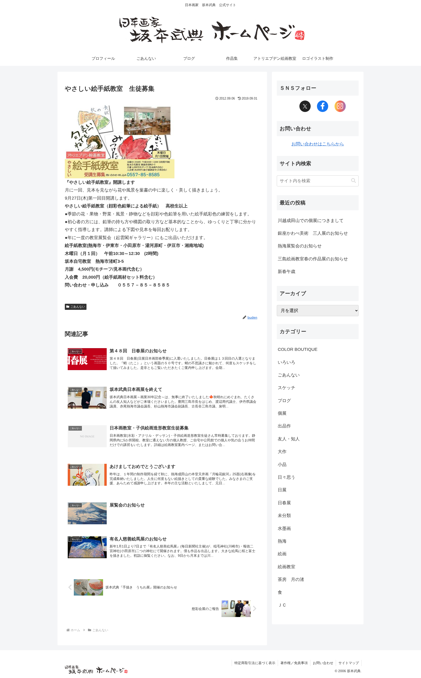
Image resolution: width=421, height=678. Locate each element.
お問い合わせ (323, 663)
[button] (353, 180)
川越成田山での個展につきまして (311, 220)
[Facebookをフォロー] (322, 106)
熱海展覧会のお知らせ (300, 245)
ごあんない (77, 306)
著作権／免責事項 (294, 663)
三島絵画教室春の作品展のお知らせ (313, 258)
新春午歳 (286, 271)
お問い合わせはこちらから (317, 144)
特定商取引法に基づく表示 (254, 663)
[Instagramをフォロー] (340, 106)
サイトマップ (348, 663)
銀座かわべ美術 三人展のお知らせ (313, 233)
